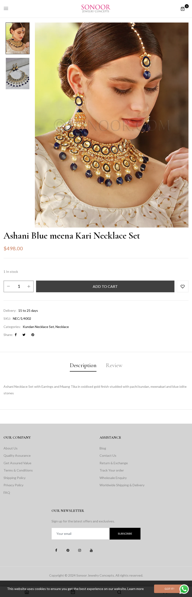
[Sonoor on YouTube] (91, 550)
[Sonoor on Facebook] (56, 550)
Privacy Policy (13, 485)
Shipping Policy (15, 478)
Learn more (135, 589)
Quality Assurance (17, 455)
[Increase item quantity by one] (28, 286)
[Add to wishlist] (182, 286)
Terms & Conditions (18, 470)
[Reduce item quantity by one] (8, 286)
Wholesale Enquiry (113, 478)
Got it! (169, 588)
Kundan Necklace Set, (39, 327)
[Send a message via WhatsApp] (184, 589)
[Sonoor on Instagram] (79, 550)
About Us (11, 448)
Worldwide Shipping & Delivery (122, 485)
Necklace (62, 327)
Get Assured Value (17, 463)
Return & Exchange (114, 463)
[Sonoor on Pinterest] (68, 550)
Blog (103, 448)
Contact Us (108, 455)
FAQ (7, 492)
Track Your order (112, 470)
